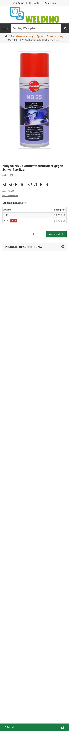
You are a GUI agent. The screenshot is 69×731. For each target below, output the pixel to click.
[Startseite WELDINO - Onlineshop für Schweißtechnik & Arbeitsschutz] (34, 14)
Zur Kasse (18, 2)
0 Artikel (9, 727)
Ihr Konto (34, 2)
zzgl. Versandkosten (10, 195)
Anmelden (50, 2)
